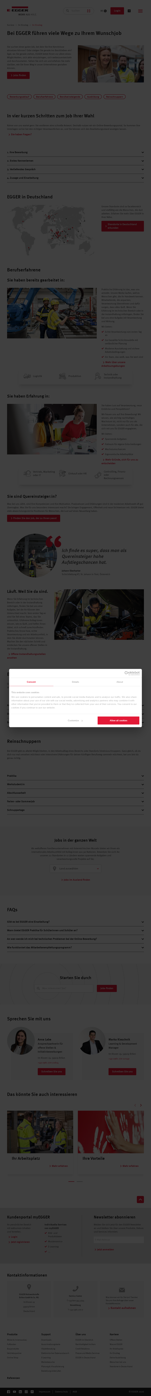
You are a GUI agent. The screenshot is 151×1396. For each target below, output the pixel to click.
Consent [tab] (31, 681)
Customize (73, 720)
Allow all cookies (118, 720)
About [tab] (119, 681)
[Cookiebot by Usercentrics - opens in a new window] (127, 673)
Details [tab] (75, 681)
